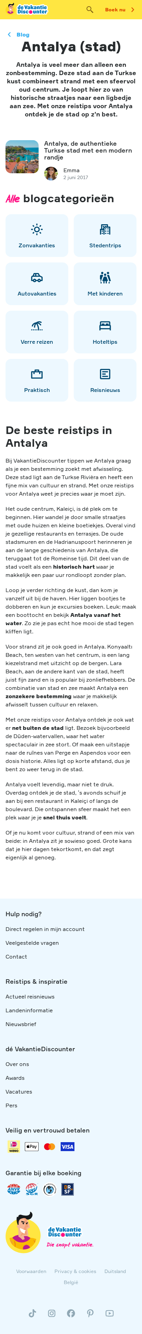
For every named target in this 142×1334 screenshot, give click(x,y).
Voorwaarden (31, 1271)
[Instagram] (52, 1316)
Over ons (17, 1064)
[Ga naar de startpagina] (27, 10)
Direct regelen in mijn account (45, 928)
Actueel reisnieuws (30, 996)
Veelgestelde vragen (32, 942)
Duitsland (115, 1271)
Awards (15, 1077)
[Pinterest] (90, 1316)
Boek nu (115, 9)
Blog (23, 34)
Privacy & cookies (75, 1271)
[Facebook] (71, 1316)
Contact (16, 956)
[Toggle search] (90, 9)
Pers (11, 1105)
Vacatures (19, 1091)
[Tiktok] (32, 1316)
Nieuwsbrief (21, 1024)
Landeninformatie (29, 1010)
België (71, 1282)
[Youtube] (109, 1316)
